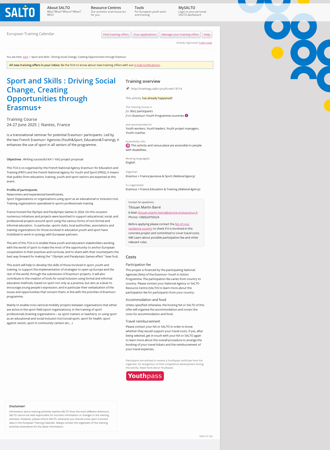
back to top (206, 436)
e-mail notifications (147, 65)
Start (25, 56)
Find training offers (116, 34)
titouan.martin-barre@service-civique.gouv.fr (168, 212)
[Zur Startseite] (20, 20)
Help (207, 34)
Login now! (205, 42)
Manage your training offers (180, 34)
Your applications (145, 34)
